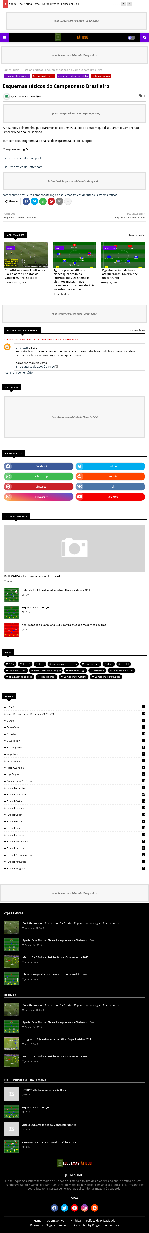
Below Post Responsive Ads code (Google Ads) (74, 181)
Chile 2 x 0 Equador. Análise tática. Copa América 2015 (55, 974)
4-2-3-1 (26, 664)
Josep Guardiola (75, 767)
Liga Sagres (75, 774)
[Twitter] (34, 201)
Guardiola (76, 734)
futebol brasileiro (76, 794)
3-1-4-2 (76, 707)
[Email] (59, 201)
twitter (113, 466)
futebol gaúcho (76, 814)
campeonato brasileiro (17, 75)
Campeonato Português (107, 676)
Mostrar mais (136, 235)
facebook (41, 466)
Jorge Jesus (75, 754)
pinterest (41, 486)
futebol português (75, 861)
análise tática (92, 664)
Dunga (75, 720)
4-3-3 (41, 664)
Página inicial (11, 70)
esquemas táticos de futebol (73, 75)
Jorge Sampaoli (75, 761)
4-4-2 (12, 664)
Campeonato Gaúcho (75, 676)
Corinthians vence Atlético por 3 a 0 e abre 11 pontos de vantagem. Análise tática (25, 274)
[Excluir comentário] (56, 366)
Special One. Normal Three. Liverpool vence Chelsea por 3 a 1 (44, 4)
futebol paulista (76, 848)
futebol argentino (75, 788)
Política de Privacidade (100, 1220)
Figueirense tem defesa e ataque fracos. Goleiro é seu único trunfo (120, 274)
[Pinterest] (51, 201)
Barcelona (98, 670)
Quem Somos (55, 1220)
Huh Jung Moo (75, 747)
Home (37, 1220)
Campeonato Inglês (43, 75)
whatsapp (41, 476)
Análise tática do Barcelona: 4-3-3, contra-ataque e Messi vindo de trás (64, 625)
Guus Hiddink (75, 740)
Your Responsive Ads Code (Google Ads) (74, 417)
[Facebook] (26, 201)
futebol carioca (76, 801)
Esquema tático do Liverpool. (22, 158)
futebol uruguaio (75, 868)
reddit (113, 476)
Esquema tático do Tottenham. (23, 167)
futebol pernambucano (75, 855)
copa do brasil (47, 676)
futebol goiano (75, 821)
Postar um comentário (18, 372)
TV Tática (75, 1220)
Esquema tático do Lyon (36, 607)
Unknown (22, 347)
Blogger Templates (57, 1225)
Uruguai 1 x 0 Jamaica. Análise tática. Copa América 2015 (57, 1039)
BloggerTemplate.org (105, 1225)
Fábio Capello (75, 727)
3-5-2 (110, 664)
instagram (41, 496)
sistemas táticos (32, 70)
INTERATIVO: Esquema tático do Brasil (32, 576)
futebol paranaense (75, 841)
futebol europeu (76, 808)
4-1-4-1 (125, 664)
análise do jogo (77, 670)
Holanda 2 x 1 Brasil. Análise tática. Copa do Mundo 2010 (56, 590)
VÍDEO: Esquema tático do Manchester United (49, 1125)
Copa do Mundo (17, 670)
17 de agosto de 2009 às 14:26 (35, 366)
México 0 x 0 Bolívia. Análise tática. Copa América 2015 (55, 957)
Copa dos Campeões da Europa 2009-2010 (76, 714)
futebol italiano (76, 828)
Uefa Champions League (47, 670)
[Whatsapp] (43, 201)
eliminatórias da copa (20, 676)
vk (113, 486)
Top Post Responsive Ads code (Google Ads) (74, 113)
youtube (113, 496)
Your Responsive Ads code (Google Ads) (76, 21)
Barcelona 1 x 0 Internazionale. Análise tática (49, 1142)
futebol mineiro (76, 834)
